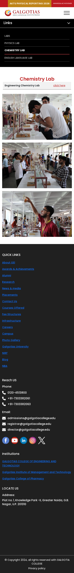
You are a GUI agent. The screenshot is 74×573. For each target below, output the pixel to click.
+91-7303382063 (19, 404)
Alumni (6, 275)
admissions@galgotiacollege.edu (32, 418)
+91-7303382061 (19, 398)
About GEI (8, 262)
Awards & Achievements (18, 269)
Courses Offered (13, 308)
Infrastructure (11, 321)
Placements (10, 295)
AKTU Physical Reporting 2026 (30, 3)
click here (59, 85)
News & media (11, 288)
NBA (4, 366)
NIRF (5, 353)
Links (8, 22)
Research (8, 282)
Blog (5, 359)
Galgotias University (15, 346)
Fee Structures (11, 314)
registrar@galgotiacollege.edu (29, 424)
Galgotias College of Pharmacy (23, 478)
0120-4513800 (17, 393)
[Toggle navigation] (67, 13)
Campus (7, 333)
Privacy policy (36, 568)
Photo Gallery (11, 340)
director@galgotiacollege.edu (29, 430)
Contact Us (9, 301)
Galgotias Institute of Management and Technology (36, 472)
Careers (7, 327)
